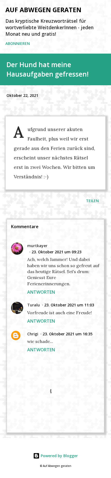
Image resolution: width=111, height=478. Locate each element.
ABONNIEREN (17, 43)
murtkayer (37, 245)
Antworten (41, 292)
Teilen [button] (92, 200)
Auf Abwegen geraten (43, 9)
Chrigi (32, 333)
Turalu (33, 304)
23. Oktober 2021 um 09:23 (56, 251)
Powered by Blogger (59, 455)
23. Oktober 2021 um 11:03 (69, 304)
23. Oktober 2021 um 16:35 (67, 333)
